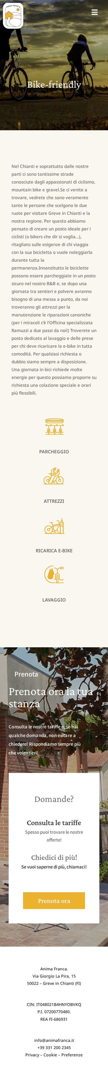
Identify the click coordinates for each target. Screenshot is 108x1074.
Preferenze (72, 1054)
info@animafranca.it (54, 1040)
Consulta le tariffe (54, 822)
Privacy (32, 1054)
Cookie (50, 1054)
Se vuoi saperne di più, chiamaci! (54, 867)
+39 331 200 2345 (54, 1047)
